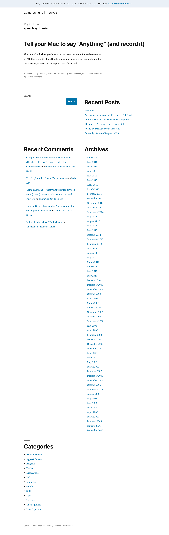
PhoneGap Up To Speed (51, 198)
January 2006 (94, 425)
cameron (30, 73)
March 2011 (93, 262)
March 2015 (93, 189)
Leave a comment (34, 77)
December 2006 (95, 375)
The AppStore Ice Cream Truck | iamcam (47, 178)
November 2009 (95, 289)
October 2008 (94, 316)
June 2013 (92, 230)
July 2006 (92, 398)
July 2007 (92, 353)
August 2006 (93, 394)
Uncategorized (33, 504)
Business (31, 468)
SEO (28, 491)
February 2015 (94, 193)
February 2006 (94, 421)
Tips (28, 495)
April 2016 (92, 171)
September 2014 (95, 212)
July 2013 (92, 225)
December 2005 (95, 430)
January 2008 (94, 339)
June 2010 (92, 271)
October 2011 (94, 248)
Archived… (90, 110)
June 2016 (92, 162)
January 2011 (93, 266)
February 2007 (94, 371)
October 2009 (94, 293)
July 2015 (92, 175)
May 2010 (92, 275)
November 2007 (95, 348)
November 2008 (95, 312)
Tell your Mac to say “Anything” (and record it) (84, 43)
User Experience (34, 509)
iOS (28, 477)
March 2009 (93, 303)
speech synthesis (94, 73)
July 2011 (92, 257)
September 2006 (95, 389)
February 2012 (94, 244)
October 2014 (94, 207)
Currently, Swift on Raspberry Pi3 (101, 133)
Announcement (34, 454)
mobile (29, 486)
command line (75, 73)
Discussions (32, 472)
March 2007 (93, 366)
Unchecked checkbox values (40, 226)
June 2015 (92, 180)
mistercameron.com (119, 4)
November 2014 (95, 203)
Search (27, 95)
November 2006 (95, 380)
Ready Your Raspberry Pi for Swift (102, 128)
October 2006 (94, 384)
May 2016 (92, 166)
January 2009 (94, 307)
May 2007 (92, 362)
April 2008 (92, 330)
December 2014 (95, 198)
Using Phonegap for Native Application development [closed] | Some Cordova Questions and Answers (51, 194)
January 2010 (94, 280)
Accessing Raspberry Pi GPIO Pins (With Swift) (108, 115)
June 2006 (92, 403)
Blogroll (30, 463)
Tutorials (60, 73)
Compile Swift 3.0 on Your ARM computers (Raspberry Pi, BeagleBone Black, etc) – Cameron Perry (48, 162)
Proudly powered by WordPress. (60, 526)
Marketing (31, 482)
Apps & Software (35, 459)
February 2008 (94, 334)
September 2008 (95, 321)
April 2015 (92, 184)
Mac (84, 73)
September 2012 (95, 239)
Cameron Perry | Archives (40, 12)
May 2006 (92, 407)
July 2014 (92, 216)
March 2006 (93, 416)
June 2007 (92, 357)
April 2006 (92, 412)
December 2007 (95, 344)
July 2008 (92, 325)
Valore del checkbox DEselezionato (44, 222)
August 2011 (93, 253)
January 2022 (94, 157)
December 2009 (95, 284)
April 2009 (92, 298)
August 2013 (93, 221)
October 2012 (94, 234)
